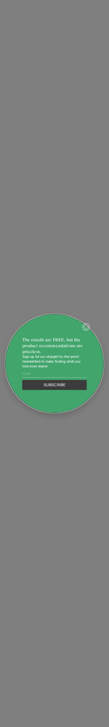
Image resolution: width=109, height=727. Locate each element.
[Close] (86, 327)
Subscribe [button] (54, 385)
